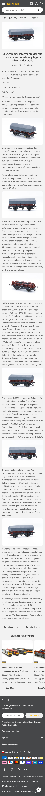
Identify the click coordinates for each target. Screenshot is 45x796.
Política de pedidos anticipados (15, 781)
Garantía (34, 781)
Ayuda (25, 786)
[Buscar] (39, 9)
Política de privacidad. (10, 725)
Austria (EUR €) (12, 752)
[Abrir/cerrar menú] (3, 3)
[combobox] (22, 10)
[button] (38, 790)
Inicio (4, 18)
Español (27, 752)
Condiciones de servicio (33, 722)
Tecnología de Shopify (29, 791)
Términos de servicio (10, 786)
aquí (26, 618)
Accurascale (14, 791)
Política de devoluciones (33, 777)
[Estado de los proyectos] (31, 3)
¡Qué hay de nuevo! (17, 18)
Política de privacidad (11, 777)
